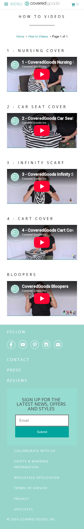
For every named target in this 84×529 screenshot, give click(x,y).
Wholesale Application (37, 477)
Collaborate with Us (35, 451)
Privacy (21, 499)
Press (14, 370)
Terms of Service (31, 488)
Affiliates (23, 509)
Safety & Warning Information (31, 464)
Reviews (17, 380)
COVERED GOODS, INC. (38, 519)
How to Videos (42, 16)
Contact (18, 359)
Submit (42, 432)
